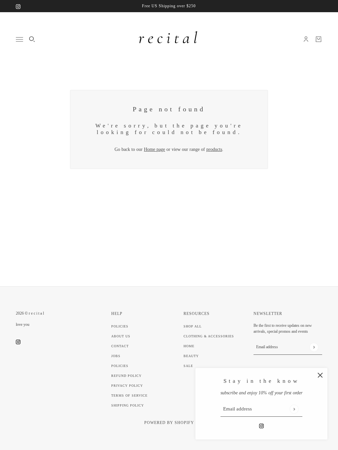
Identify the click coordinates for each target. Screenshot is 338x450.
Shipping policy (127, 405)
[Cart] (318, 39)
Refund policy (126, 376)
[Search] (32, 39)
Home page (154, 149)
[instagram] (18, 6)
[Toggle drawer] (19, 39)
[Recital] (169, 39)
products (214, 149)
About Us (120, 336)
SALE (188, 366)
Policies (119, 326)
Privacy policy (127, 385)
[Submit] (293, 409)
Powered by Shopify (169, 422)
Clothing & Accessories (209, 336)
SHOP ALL (193, 326)
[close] (320, 375)
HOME (189, 346)
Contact (120, 346)
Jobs (115, 356)
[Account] (306, 39)
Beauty (191, 356)
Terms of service (129, 395)
